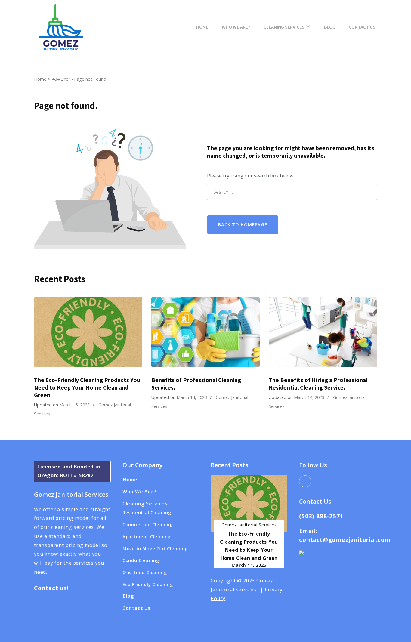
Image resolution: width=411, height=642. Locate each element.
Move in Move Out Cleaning (155, 548)
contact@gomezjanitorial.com (345, 540)
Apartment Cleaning (146, 536)
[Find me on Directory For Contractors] (301, 554)
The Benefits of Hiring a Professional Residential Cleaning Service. (318, 383)
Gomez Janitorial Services (249, 525)
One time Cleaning (144, 572)
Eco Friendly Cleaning (147, 584)
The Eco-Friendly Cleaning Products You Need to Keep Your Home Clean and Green (87, 387)
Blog (329, 27)
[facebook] (305, 481)
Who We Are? (236, 27)
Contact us (362, 27)
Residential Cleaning (146, 512)
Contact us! (51, 588)
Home (202, 27)
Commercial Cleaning (147, 524)
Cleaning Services (284, 27)
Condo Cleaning (140, 560)
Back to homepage (242, 224)
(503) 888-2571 (321, 516)
